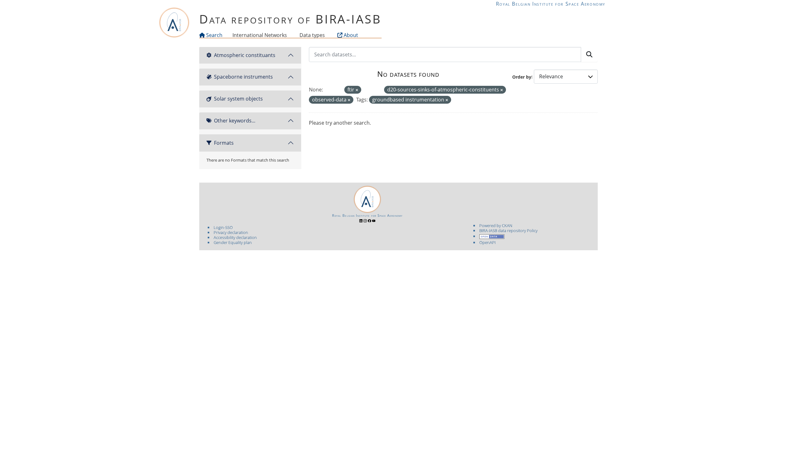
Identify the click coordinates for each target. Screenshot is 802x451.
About (350, 35)
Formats (224, 142)
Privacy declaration (231, 232)
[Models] (288, 35)
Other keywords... (234, 120)
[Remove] (357, 90)
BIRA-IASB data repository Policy (508, 230)
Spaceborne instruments (243, 76)
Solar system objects (238, 98)
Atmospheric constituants (244, 55)
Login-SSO (223, 227)
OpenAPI (487, 242)
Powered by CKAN (495, 225)
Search (213, 35)
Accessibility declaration (235, 237)
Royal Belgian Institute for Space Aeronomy (550, 3)
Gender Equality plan (233, 242)
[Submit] (589, 54)
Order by (521, 77)
